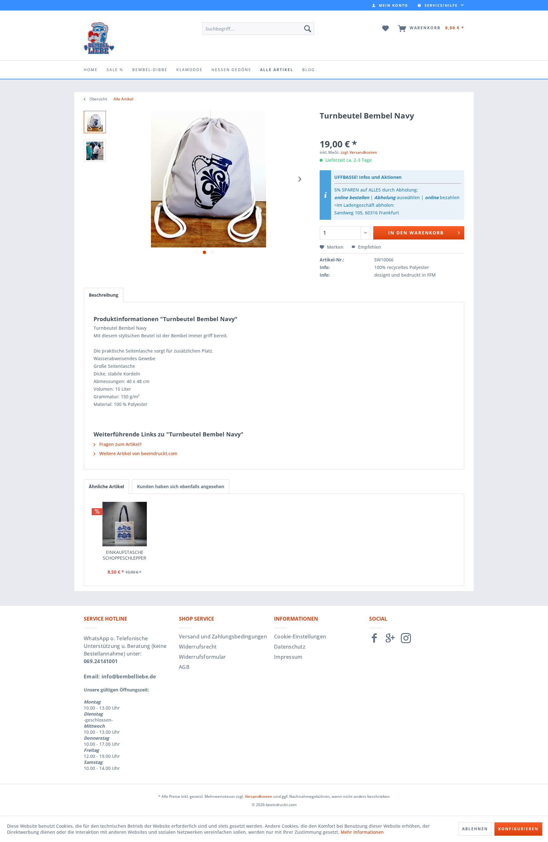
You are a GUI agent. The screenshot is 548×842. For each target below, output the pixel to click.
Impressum (288, 656)
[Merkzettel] (386, 28)
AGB (184, 666)
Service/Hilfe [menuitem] (441, 5)
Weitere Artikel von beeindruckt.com (137, 453)
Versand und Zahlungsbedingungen (223, 636)
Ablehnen (475, 829)
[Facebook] (374, 641)
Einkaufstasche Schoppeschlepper (124, 555)
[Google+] (390, 641)
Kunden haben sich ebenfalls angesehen (180, 486)
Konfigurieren (518, 829)
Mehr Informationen (362, 832)
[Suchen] (307, 28)
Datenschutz (289, 646)
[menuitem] (390, 5)
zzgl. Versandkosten (359, 152)
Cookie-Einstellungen (300, 636)
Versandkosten (258, 796)
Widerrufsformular (202, 656)
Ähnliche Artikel (106, 486)
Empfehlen (369, 247)
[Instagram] (406, 641)
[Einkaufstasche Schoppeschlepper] (124, 524)
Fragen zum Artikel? (119, 444)
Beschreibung (103, 295)
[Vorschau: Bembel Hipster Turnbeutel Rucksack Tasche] (95, 122)
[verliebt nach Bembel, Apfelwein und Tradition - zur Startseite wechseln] (99, 38)
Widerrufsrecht (198, 646)
